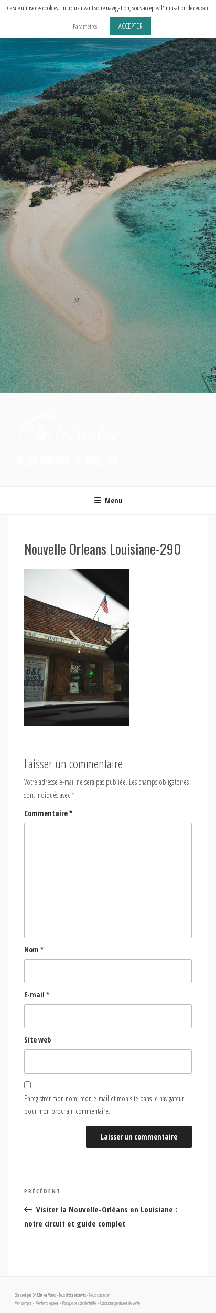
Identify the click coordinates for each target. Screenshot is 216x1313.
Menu (114, 500)
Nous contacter (99, 1295)
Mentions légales (47, 1303)
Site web (37, 1040)
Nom (34, 949)
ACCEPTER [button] (130, 26)
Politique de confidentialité (79, 1303)
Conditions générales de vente (120, 1303)
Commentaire (48, 813)
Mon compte (23, 1303)
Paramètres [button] (85, 26)
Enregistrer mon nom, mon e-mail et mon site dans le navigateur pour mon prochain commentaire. (104, 1104)
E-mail (37, 995)
